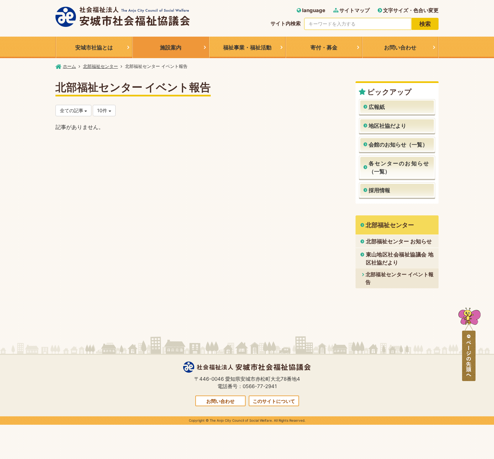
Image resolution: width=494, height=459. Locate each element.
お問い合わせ (400, 47)
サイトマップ (354, 10)
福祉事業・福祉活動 (247, 47)
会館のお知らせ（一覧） (398, 144)
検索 (425, 23)
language (313, 10)
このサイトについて (274, 401)
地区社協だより (387, 125)
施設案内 (170, 47)
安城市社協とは (94, 47)
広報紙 (377, 106)
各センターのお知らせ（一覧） (399, 167)
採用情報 (379, 190)
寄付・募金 (324, 47)
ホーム (69, 66)
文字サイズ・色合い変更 (410, 10)
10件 (103, 110)
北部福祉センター (100, 66)
